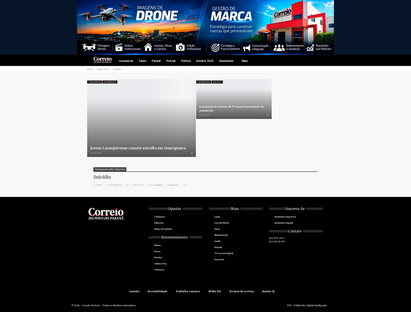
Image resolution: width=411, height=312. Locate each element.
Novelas (158, 257)
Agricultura (138, 185)
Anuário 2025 (205, 60)
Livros (157, 251)
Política (186, 60)
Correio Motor (221, 223)
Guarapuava (94, 82)
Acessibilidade (157, 291)
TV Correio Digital (223, 253)
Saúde (217, 241)
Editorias (159, 223)
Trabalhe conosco (188, 291)
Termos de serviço (241, 291)
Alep (185, 185)
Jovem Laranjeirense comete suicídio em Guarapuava (138, 148)
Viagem (218, 247)
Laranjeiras (126, 60)
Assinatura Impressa (285, 217)
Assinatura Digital (284, 223)
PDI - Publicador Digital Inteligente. (307, 305)
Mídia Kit (214, 291)
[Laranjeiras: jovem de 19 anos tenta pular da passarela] (234, 99)
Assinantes (226, 60)
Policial (171, 60)
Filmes (157, 245)
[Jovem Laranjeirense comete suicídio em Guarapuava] (141, 118)
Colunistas (159, 217)
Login (217, 217)
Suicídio (217, 82)
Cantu (142, 60)
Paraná (156, 60)
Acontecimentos (114, 185)
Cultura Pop (160, 263)
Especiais (219, 259)
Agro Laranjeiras (156, 185)
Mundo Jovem (221, 235)
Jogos (217, 229)
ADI (127, 185)
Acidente (99, 185)
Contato (134, 291)
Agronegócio (173, 185)
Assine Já (268, 291)
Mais (245, 60)
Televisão (159, 270)
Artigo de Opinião (163, 229)
